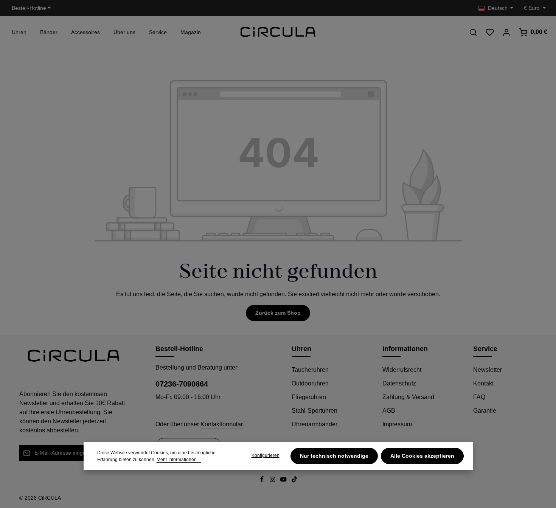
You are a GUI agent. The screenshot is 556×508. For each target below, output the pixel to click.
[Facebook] (263, 481)
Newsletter (487, 370)
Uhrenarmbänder (314, 424)
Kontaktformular (221, 424)
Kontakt (483, 383)
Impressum (397, 424)
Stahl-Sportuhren (314, 410)
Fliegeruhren (309, 397)
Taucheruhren (310, 370)
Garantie (484, 410)
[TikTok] (294, 481)
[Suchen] (473, 32)
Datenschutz (399, 383)
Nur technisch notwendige (334, 456)
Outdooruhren (310, 383)
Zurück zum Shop (278, 313)
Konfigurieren (266, 455)
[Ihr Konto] (506, 32)
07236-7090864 (181, 384)
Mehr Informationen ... (179, 459)
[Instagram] (273, 481)
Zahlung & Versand (408, 397)
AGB (388, 410)
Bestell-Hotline (29, 8)
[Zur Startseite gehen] (278, 32)
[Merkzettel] (489, 32)
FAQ (479, 397)
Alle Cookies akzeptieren (422, 456)
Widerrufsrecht (401, 370)
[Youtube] (284, 481)
